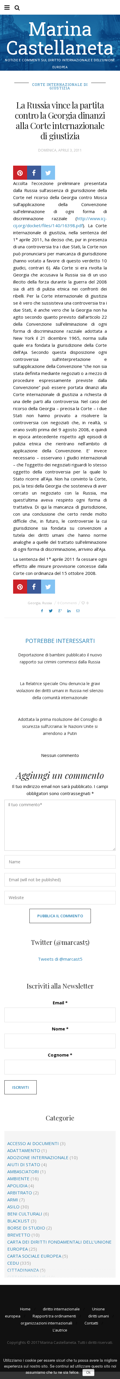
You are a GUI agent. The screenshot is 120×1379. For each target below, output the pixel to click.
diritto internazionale (61, 1309)
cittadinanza (23, 1270)
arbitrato (19, 1192)
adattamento (23, 1150)
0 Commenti (67, 603)
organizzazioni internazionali (46, 1323)
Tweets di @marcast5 (60, 959)
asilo (13, 1207)
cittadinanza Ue (26, 1277)
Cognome (60, 1055)
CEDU (13, 1263)
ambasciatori (23, 1171)
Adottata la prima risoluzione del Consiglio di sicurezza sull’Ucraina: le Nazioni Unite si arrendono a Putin (60, 726)
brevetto (18, 1235)
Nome (60, 1029)
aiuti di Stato (23, 1164)
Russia (47, 603)
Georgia (34, 603)
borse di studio (26, 1228)
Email (60, 1003)
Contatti (91, 1323)
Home (25, 1309)
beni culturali (24, 1214)
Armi (12, 1200)
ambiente (18, 1178)
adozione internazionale (37, 1157)
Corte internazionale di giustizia (60, 86)
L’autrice (60, 1330)
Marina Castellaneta (60, 38)
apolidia (17, 1185)
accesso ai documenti (33, 1143)
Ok (88, 1372)
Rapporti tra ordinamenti (54, 1316)
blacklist (18, 1221)
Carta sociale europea (34, 1256)
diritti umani (98, 1316)
